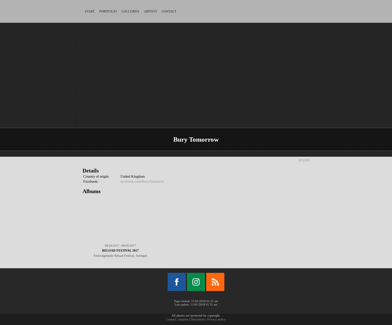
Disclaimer (198, 319)
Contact (169, 11)
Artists (150, 11)
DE (300, 160)
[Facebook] (177, 282)
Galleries (130, 11)
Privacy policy (216, 319)
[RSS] (215, 282)
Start (90, 11)
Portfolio (108, 11)
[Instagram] (196, 282)
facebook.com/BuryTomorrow (142, 181)
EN (307, 160)
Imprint (183, 319)
